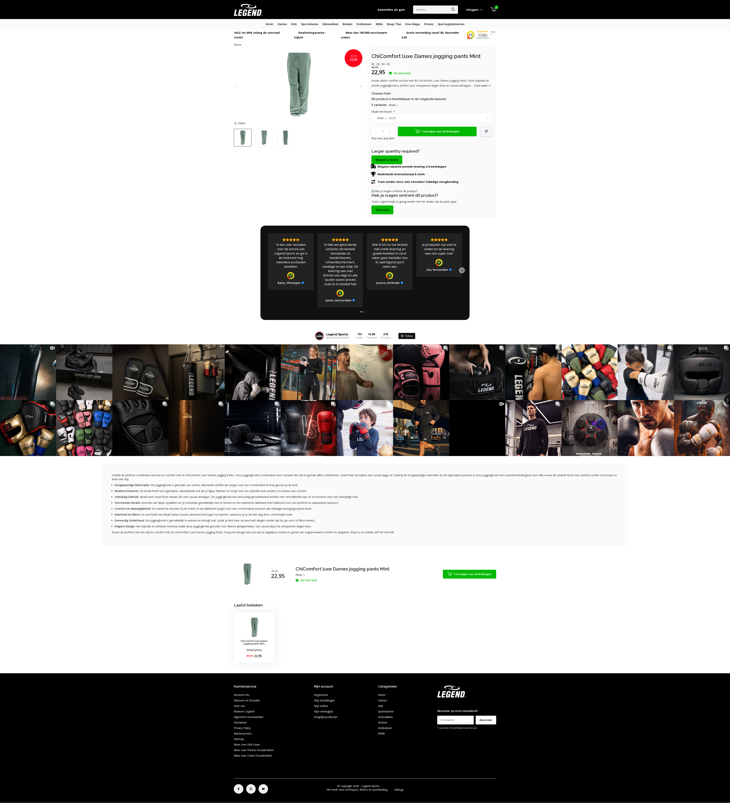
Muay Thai (394, 24)
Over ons (239, 706)
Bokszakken (330, 24)
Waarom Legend (244, 711)
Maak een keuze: (382, 111)
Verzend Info (241, 695)
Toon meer (481, 85)
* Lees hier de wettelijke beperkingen (457, 728)
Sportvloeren (309, 24)
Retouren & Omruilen (247, 700)
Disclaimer (240, 722)
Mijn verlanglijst (323, 711)
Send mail (382, 210)
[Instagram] (251, 789)
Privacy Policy (242, 728)
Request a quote (387, 160)
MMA (379, 24)
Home (237, 44)
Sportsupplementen (451, 24)
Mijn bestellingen (324, 700)
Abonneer (485, 720)
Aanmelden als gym (391, 9)
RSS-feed (387, 786)
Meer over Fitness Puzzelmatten (254, 750)
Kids (294, 24)
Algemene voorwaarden (248, 717)
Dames (282, 24)
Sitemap (239, 739)
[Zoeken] (453, 9)
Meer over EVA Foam (247, 744)
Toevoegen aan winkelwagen (440, 131)
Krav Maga (412, 24)
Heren (269, 24)
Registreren (321, 695)
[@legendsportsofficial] (319, 336)
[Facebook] (238, 789)
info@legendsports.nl (450, 703)
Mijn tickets (321, 706)
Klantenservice (243, 733)
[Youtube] (263, 789)
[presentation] (235, 86)
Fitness (428, 24)
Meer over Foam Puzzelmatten (253, 755)
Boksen (347, 24)
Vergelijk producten (326, 717)
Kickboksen (364, 24)
